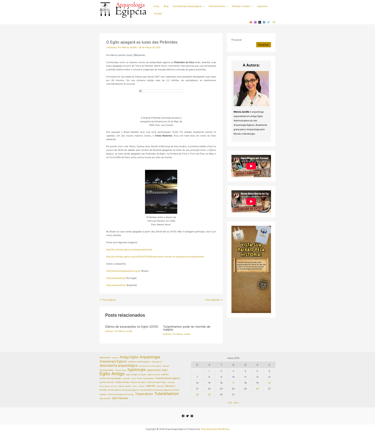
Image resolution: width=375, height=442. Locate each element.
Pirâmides (160, 386)
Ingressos (262, 6)
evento (165, 374)
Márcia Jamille (125, 386)
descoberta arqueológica (118, 365)
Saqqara (103, 394)
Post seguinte (213, 300)
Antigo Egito (129, 357)
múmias (141, 386)
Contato (158, 13)
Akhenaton (105, 357)
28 (197, 394)
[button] (203, 6)
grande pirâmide (107, 382)
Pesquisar (236, 39)
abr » (236, 402)
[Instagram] (255, 22)
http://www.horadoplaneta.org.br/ (123, 271)
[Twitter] (268, 22)
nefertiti (150, 385)
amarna (115, 357)
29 (209, 394)
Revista (103, 390)
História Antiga (122, 382)
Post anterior (108, 300)
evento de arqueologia (110, 378)
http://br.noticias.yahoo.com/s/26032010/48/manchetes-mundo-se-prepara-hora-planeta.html (155, 256)
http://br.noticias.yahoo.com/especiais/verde (129, 249)
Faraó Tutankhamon (145, 378)
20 (269, 382)
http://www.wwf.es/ (116, 285)
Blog (166, 6)
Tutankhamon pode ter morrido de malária (186, 328)
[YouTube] (251, 22)
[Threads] (259, 22)
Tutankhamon (166, 394)
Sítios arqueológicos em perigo (121, 394)
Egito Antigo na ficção (136, 374)
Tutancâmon (144, 394)
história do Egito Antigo (156, 382)
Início (156, 6)
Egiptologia (137, 370)
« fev (229, 402)
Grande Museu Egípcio (168, 378)
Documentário (107, 370)
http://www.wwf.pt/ (116, 278)
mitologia (171, 382)
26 (257, 388)
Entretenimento (217, 6)
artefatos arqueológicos (139, 361)
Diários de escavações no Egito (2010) (131, 326)
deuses (166, 366)
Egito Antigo (112, 374)
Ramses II (170, 386)
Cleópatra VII (156, 362)
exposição (126, 378)
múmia (134, 386)
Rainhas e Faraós (241, 6)
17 (233, 382)
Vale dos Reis (105, 398)
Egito (165, 370)
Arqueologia (149, 357)
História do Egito (138, 382)
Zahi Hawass (120, 398)
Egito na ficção (154, 374)
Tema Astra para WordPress (215, 429)
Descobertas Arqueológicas (187, 6)
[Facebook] (264, 22)
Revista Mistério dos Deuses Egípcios (123, 390)
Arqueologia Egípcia (113, 361)
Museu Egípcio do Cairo (108, 386)
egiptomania (154, 370)
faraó (134, 378)
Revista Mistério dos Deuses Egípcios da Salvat (159, 390)
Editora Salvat (120, 370)
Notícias (112, 47)
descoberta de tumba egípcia (150, 366)
